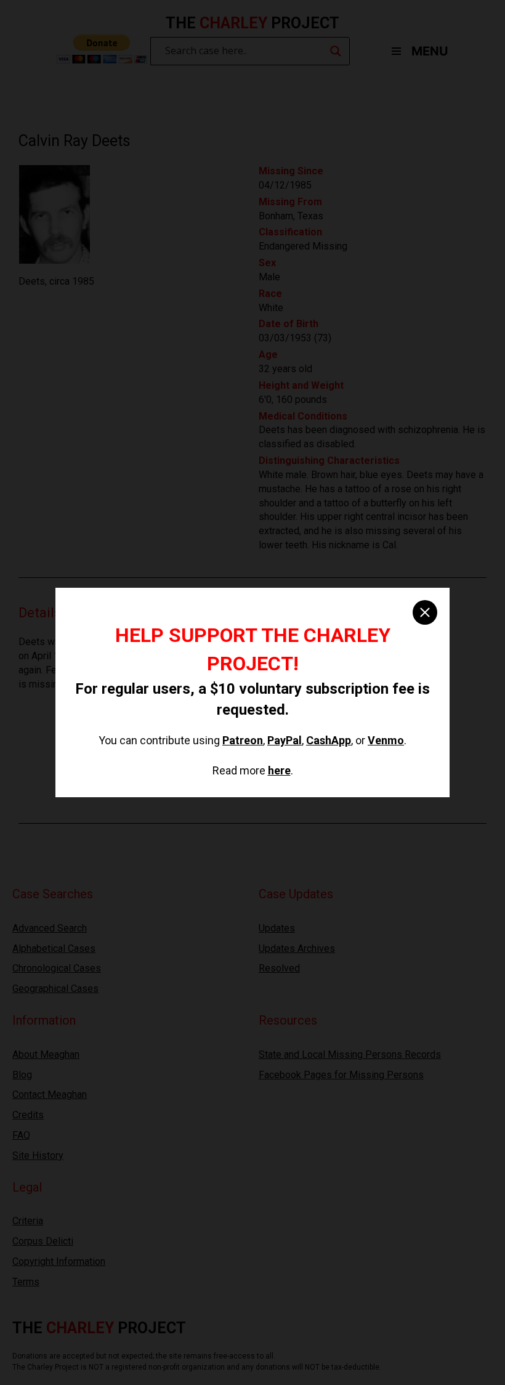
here (279, 770)
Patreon (242, 740)
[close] (425, 612)
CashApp (328, 740)
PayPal (284, 740)
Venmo (386, 740)
